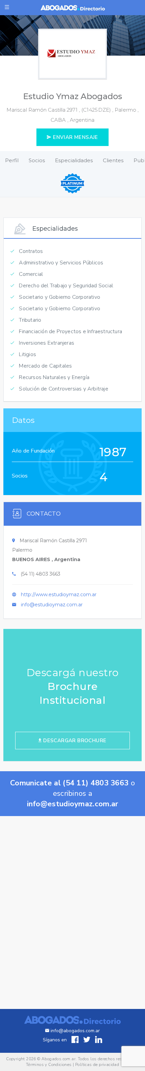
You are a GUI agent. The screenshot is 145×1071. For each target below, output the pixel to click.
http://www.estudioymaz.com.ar (58, 594)
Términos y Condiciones (49, 1064)
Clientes (113, 160)
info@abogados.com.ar (75, 1030)
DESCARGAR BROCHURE (74, 740)
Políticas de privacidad (97, 1064)
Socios (37, 160)
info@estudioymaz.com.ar (52, 605)
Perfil (12, 160)
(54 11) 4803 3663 (40, 574)
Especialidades (74, 160)
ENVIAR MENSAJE (75, 137)
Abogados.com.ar (58, 1059)
